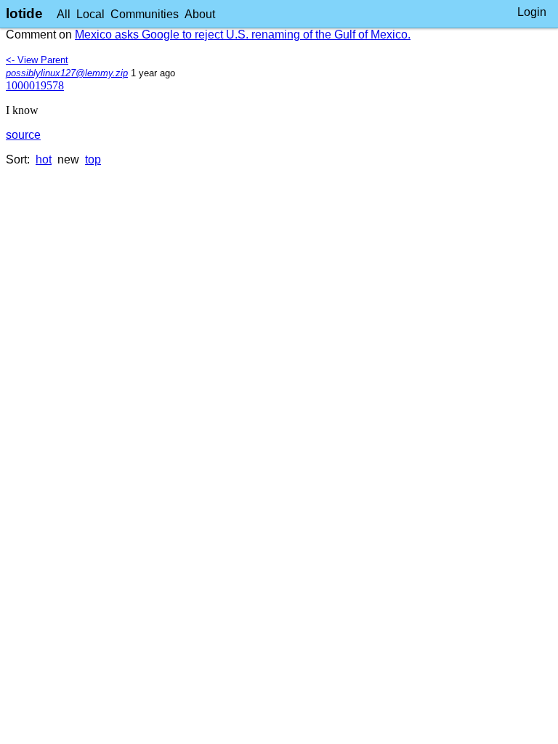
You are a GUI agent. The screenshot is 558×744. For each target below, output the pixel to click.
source (23, 135)
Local (90, 14)
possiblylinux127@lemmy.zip (67, 73)
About (200, 14)
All (63, 14)
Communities (144, 14)
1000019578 (35, 85)
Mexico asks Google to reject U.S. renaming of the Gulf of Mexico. (243, 34)
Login (531, 12)
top (93, 159)
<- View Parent (37, 59)
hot (44, 159)
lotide (24, 13)
